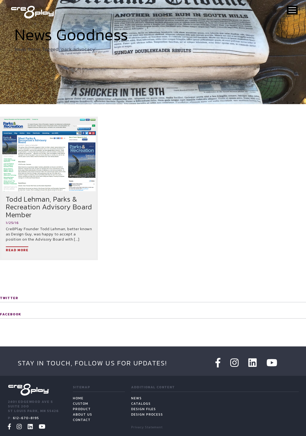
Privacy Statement (147, 427)
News (136, 398)
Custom (80, 403)
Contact (82, 419)
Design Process (147, 414)
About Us (82, 414)
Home (78, 398)
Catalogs (141, 403)
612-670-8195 (26, 418)
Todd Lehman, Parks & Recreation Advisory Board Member (49, 207)
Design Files (143, 408)
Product (82, 408)
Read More (17, 249)
